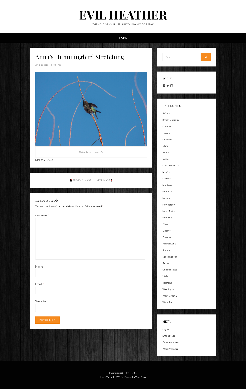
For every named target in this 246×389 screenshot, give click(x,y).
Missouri (166, 178)
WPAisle (119, 377)
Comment (42, 215)
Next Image (103, 180)
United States (169, 269)
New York (167, 217)
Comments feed (170, 342)
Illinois (165, 152)
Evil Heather (123, 14)
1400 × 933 (56, 65)
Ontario (166, 230)
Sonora (166, 250)
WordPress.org (170, 348)
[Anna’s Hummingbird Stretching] (91, 108)
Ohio (165, 224)
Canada (166, 132)
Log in (165, 329)
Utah (165, 276)
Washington (168, 289)
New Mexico (168, 211)
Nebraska (167, 191)
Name (40, 266)
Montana (167, 185)
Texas (165, 263)
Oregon (166, 237)
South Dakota (169, 256)
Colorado (167, 139)
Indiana (166, 158)
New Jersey (168, 204)
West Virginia (169, 295)
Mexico (166, 172)
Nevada (166, 198)
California (167, 126)
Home (123, 37)
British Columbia (171, 119)
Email (39, 284)
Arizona (166, 113)
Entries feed (168, 335)
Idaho (165, 145)
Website (40, 301)
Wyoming (167, 302)
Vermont (167, 282)
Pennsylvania (169, 243)
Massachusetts (170, 165)
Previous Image (82, 180)
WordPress (140, 377)
